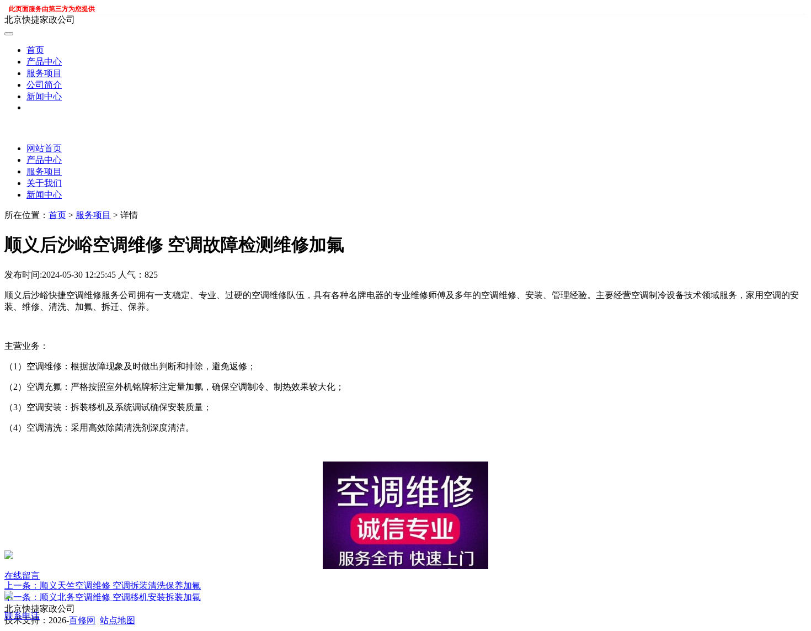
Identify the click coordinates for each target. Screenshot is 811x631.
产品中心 (44, 61)
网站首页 (44, 148)
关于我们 (44, 183)
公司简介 (44, 84)
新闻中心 (44, 96)
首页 (35, 50)
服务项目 (44, 73)
